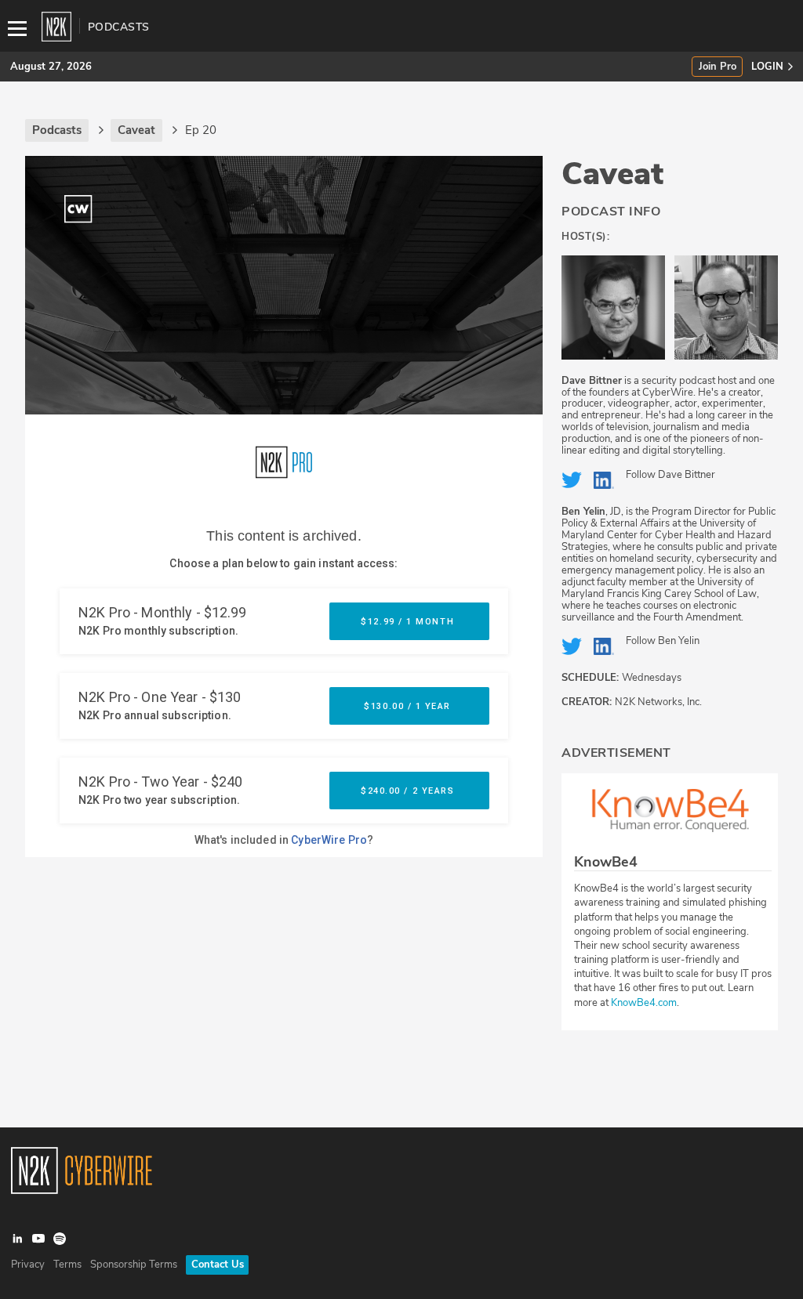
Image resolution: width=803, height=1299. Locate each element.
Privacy (28, 1264)
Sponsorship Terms (133, 1264)
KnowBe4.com (644, 1003)
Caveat (612, 174)
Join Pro (717, 67)
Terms (67, 1264)
